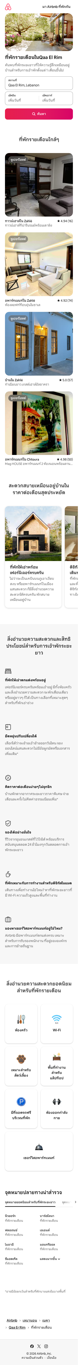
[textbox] (22, 100)
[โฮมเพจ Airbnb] (8, 6)
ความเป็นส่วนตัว (32, 1358)
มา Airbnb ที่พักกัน (56, 7)
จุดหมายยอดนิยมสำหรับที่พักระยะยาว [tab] (30, 1202)
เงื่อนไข (51, 1358)
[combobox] (39, 85)
